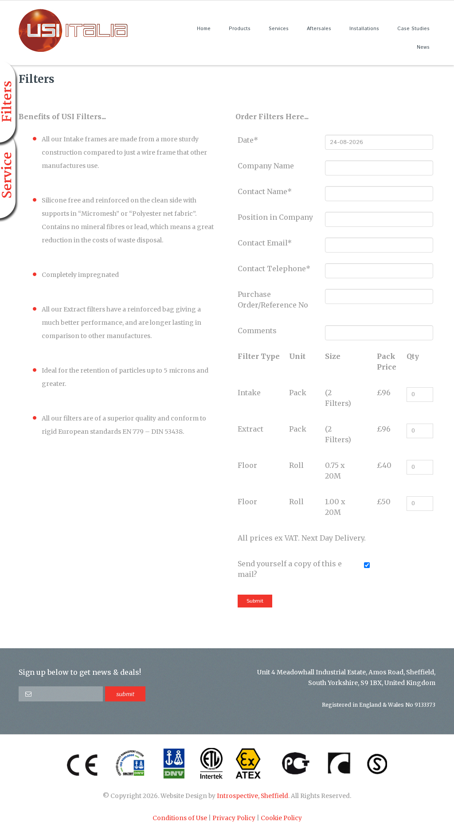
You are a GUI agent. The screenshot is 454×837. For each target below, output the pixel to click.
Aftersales (319, 28)
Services (279, 28)
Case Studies (413, 28)
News (423, 47)
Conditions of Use (180, 818)
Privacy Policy (233, 818)
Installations (364, 28)
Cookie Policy (281, 818)
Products (239, 28)
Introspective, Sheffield (252, 796)
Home (204, 28)
